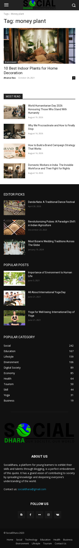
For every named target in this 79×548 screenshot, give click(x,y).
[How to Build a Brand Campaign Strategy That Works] (14, 151)
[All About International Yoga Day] (14, 298)
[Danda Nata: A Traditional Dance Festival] (14, 207)
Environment (11, 62)
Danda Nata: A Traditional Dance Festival (51, 201)
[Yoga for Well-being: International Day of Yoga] (14, 317)
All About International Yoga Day (47, 292)
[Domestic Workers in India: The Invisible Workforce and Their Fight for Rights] (14, 170)
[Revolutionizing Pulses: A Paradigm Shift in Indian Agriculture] (14, 227)
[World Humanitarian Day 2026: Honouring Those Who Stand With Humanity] (14, 111)
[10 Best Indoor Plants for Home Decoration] (39, 46)
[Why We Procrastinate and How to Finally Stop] (14, 131)
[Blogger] (21, 514)
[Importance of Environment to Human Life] (14, 278)
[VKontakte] (57, 514)
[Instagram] (48, 514)
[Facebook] (30, 514)
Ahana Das (10, 77)
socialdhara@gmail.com (32, 489)
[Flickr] (39, 514)
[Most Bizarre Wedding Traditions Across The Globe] (14, 247)
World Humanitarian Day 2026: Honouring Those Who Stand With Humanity (47, 109)
